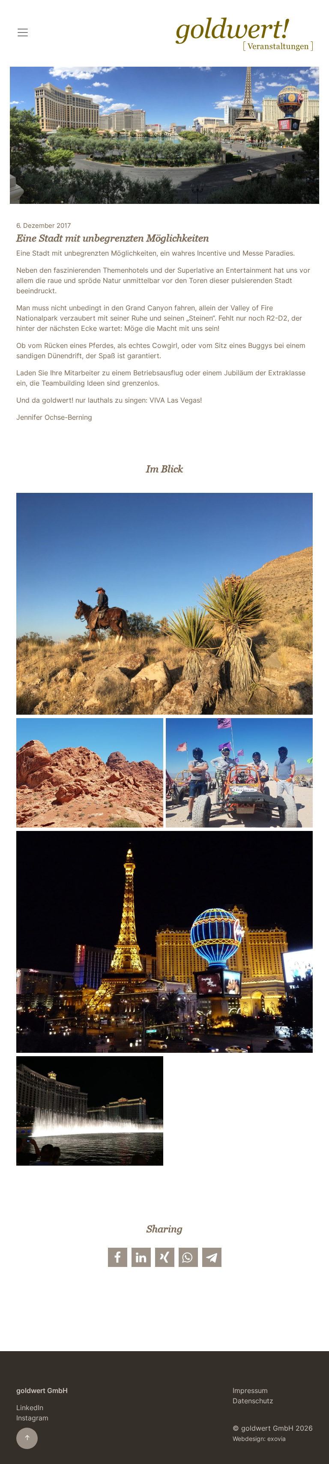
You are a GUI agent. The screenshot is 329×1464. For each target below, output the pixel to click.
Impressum (250, 1390)
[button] (117, 1257)
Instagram (32, 1418)
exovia (276, 1438)
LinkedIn (29, 1407)
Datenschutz (253, 1400)
